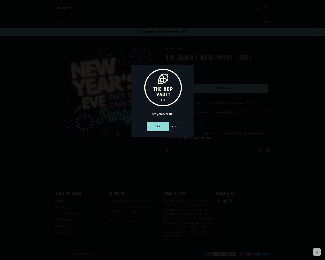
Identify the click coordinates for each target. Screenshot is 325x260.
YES (157, 126)
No (176, 126)
